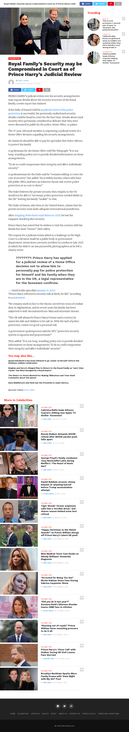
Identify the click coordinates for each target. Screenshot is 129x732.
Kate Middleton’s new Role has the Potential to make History (38, 383)
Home (12, 714)
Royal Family (29, 390)
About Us (63, 714)
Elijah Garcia (48, 494)
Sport (53, 714)
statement (19, 297)
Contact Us (74, 714)
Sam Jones (23, 80)
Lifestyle (35, 714)
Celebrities (23, 714)
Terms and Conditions (108, 714)
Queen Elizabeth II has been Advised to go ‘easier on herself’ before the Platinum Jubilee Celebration (43, 362)
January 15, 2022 (46, 290)
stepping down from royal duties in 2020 (37, 215)
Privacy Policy (89, 714)
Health (45, 714)
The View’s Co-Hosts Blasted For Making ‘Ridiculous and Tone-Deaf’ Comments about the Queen (41, 376)
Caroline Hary (48, 659)
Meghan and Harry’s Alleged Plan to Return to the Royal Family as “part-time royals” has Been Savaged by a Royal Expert (46, 369)
